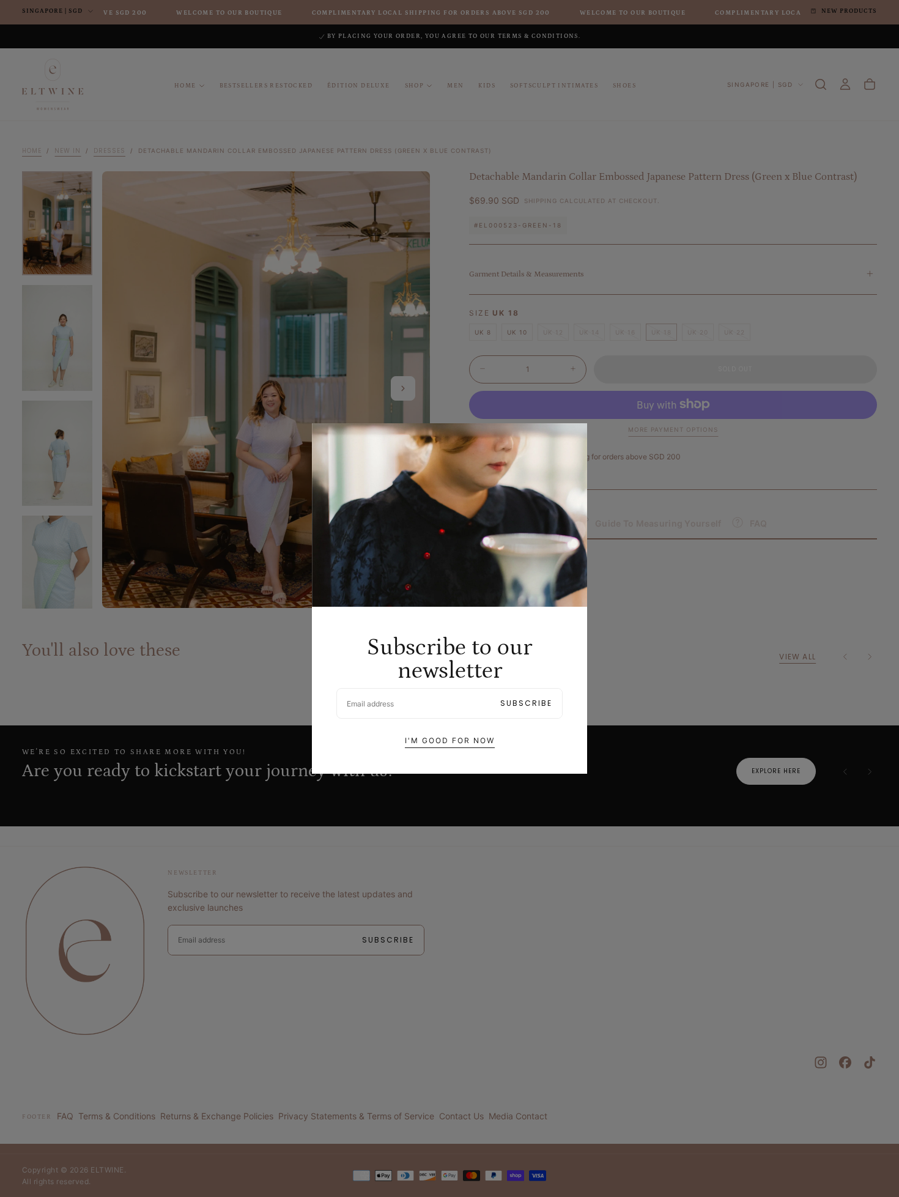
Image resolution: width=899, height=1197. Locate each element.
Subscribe (526, 703)
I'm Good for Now (450, 740)
